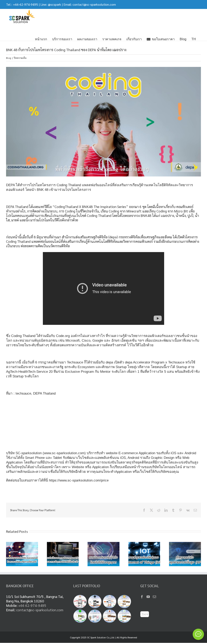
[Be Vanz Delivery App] (124, 601)
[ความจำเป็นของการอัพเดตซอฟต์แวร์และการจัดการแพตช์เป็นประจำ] (63, 544)
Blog (8, 57)
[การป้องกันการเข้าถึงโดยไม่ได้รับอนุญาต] (103, 544)
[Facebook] (142, 596)
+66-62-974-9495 (25, 4)
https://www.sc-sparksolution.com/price (79, 480)
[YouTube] (148, 596)
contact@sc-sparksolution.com (94, 4)
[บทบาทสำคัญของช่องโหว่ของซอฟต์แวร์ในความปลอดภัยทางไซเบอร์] (22, 544)
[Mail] (154, 596)
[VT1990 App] (95, 601)
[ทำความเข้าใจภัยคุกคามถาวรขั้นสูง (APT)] (185, 544)
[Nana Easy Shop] (95, 616)
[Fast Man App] (80, 601)
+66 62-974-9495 (32, 605)
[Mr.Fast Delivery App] (110, 616)
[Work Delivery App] (124, 616)
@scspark (54, 4)
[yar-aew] (80, 616)
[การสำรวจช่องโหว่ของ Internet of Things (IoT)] (144, 544)
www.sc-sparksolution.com (64, 453)
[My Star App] (110, 601)
